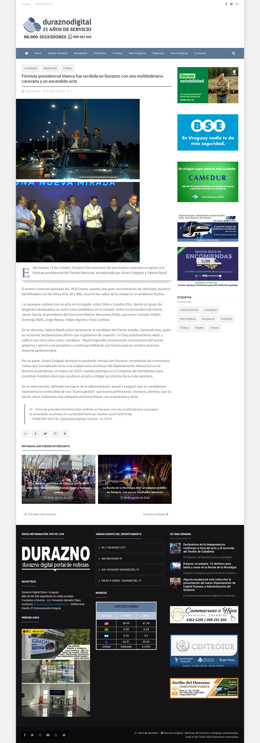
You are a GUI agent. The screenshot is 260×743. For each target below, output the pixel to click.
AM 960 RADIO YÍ (111, 558)
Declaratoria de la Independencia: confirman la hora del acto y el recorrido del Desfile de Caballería (208, 548)
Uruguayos (208, 318)
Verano (214, 327)
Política (118, 53)
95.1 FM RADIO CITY (113, 547)
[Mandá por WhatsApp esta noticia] (26, 434)
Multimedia (50, 68)
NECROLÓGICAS (44, 4)
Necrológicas (137, 53)
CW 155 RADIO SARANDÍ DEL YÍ (120, 569)
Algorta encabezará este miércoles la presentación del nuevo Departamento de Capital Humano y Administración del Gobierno (209, 585)
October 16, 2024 (99, 419)
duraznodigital (33, 91)
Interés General (57, 53)
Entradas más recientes (42, 514)
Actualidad (80, 53)
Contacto (27, 4)
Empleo (199, 327)
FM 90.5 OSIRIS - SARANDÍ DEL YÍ (121, 580)
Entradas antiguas (154, 514)
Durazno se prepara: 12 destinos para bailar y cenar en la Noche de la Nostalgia (209, 565)
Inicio (37, 53)
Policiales (99, 53)
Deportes (158, 53)
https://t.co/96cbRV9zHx (73, 414)
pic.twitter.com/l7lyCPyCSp (112, 414)
